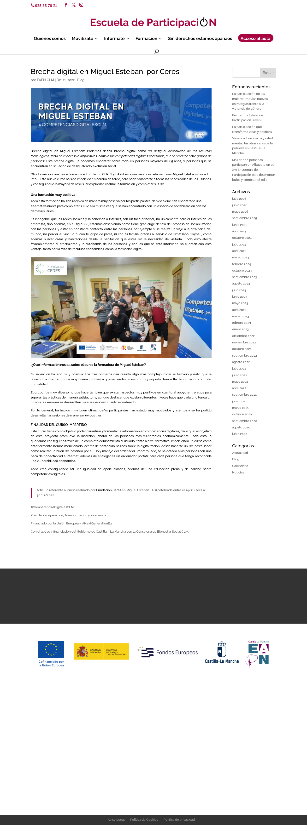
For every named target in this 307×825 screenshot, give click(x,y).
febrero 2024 (241, 264)
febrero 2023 (241, 322)
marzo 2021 (240, 408)
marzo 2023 (240, 316)
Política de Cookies (144, 819)
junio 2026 (239, 205)
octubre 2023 (242, 270)
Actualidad (240, 453)
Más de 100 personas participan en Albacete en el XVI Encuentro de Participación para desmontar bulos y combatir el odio (253, 170)
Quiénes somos (50, 39)
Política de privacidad (179, 819)
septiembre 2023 (244, 277)
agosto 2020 (241, 427)
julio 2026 (239, 198)
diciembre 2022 (243, 336)
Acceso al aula (255, 39)
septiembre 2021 (244, 394)
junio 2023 (239, 296)
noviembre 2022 (244, 342)
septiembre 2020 (244, 421)
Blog (80, 80)
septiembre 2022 (244, 355)
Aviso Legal (116, 819)
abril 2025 (239, 231)
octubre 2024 (242, 237)
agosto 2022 (241, 362)
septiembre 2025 (244, 218)
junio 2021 (239, 401)
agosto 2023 (241, 283)
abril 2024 (239, 251)
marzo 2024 (240, 257)
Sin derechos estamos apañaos (200, 39)
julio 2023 (239, 290)
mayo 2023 (240, 303)
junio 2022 (239, 375)
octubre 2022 (242, 349)
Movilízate (82, 39)
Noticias (238, 472)
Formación (146, 39)
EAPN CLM (45, 80)
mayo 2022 (240, 381)
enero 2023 (240, 329)
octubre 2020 (242, 414)
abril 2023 (239, 310)
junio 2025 (239, 225)
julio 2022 (239, 368)
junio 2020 (239, 434)
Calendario (240, 466)
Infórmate (114, 39)
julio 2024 (239, 244)
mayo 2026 (240, 211)
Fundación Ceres (108, 490)
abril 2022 (239, 388)
